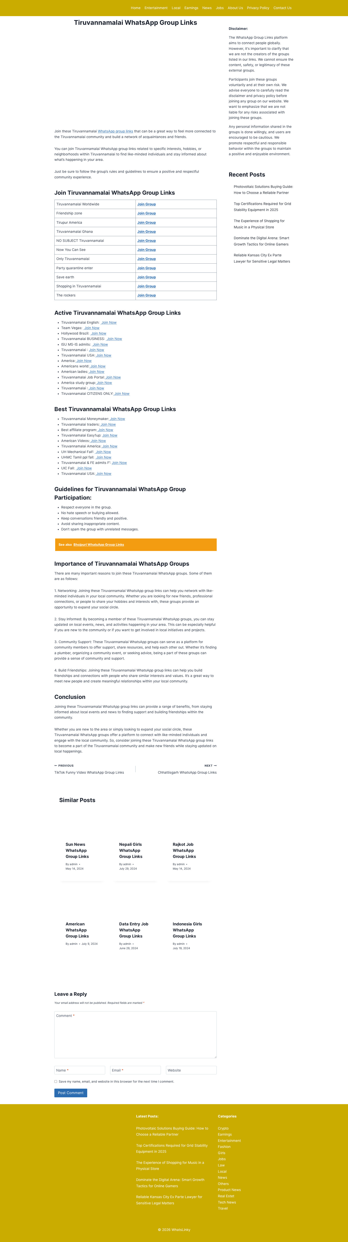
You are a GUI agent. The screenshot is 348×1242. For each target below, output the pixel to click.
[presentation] (82, 822)
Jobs (220, 8)
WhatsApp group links (115, 131)
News (207, 8)
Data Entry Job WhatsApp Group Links (133, 930)
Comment (65, 1016)
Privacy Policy (258, 8)
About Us (235, 8)
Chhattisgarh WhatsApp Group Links (187, 769)
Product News (229, 1190)
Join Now (108, 322)
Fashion (224, 1147)
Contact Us (282, 8)
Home (136, 8)
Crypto (223, 1128)
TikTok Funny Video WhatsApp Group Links (89, 769)
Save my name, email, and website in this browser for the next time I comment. (116, 1081)
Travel (223, 1208)
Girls (221, 1153)
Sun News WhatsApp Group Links (77, 850)
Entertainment (156, 8)
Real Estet (226, 1196)
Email (117, 1070)
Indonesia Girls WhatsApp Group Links (187, 930)
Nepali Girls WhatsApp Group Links (130, 850)
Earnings (191, 8)
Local (176, 8)
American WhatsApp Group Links (77, 930)
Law (221, 1165)
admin (74, 864)
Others (223, 1184)
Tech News (227, 1202)
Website (174, 1070)
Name (62, 1070)
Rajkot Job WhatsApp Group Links (184, 850)
